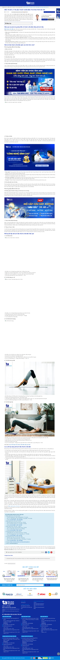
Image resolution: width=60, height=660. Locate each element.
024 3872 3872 (13, 519)
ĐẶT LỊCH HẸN (44, 19)
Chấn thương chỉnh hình (11, 563)
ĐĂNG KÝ (47, 585)
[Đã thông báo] (51, 658)
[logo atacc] (41, 595)
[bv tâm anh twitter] (36, 658)
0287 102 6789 (19, 525)
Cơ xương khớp (19, 7)
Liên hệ (35, 602)
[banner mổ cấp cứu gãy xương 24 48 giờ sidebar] (58, 15)
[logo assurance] (52, 595)
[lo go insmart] (19, 595)
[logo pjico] (8, 595)
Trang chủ (4, 7)
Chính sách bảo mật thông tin (39, 603)
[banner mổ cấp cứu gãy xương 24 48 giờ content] (29, 207)
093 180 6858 (12, 525)
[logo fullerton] (30, 595)
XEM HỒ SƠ (51, 19)
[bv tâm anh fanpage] (31, 658)
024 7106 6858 (19, 519)
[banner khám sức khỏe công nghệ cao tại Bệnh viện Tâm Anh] (29, 81)
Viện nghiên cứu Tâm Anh (25, 605)
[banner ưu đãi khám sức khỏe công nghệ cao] (29, 157)
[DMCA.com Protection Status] (45, 658)
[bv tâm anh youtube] (34, 658)
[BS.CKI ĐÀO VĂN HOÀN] (37, 17)
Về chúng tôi (23, 602)
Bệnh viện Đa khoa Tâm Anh (14, 506)
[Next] (57, 575)
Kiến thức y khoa (11, 7)
